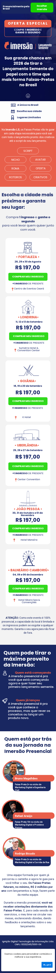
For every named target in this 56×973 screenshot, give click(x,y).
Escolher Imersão (42, 7)
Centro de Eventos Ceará (29, 288)
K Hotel (26, 417)
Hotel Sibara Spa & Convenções (29, 601)
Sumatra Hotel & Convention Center (28, 349)
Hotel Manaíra (29, 540)
